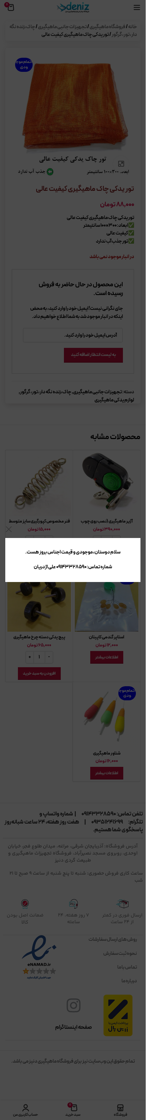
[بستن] (9, 529)
